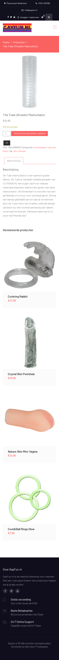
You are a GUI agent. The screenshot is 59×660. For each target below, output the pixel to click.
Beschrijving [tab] (13, 160)
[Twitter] (11, 591)
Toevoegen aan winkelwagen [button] (29, 265)
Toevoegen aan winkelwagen (29, 133)
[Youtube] (17, 591)
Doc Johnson (19, 151)
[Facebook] (5, 591)
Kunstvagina (40, 147)
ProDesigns (42, 646)
